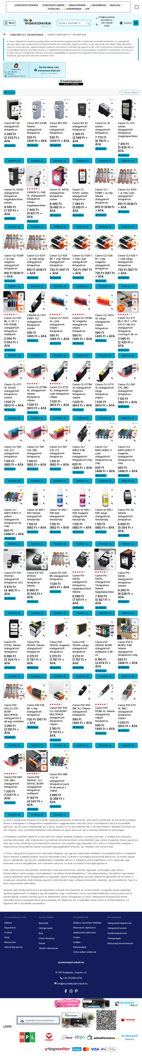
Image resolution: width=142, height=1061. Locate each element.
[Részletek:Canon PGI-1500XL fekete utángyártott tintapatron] (37, 629)
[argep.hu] (67, 1037)
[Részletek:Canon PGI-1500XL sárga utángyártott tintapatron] (82, 629)
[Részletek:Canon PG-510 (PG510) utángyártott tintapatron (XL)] (14, 559)
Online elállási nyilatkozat (84, 952)
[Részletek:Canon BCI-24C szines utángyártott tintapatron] (59, 110)
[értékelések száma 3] (33, 189)
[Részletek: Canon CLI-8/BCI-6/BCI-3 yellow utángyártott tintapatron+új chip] (14, 496)
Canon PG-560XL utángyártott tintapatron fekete (125, 579)
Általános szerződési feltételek (87, 923)
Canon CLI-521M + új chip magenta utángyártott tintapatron (13, 262)
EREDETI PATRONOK (77, 5)
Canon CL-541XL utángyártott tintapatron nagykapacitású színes (14, 196)
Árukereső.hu (129, 1039)
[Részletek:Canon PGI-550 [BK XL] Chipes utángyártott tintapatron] (82, 692)
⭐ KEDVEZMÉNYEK (97, 5)
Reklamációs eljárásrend (84, 927)
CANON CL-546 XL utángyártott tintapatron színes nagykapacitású (36, 199)
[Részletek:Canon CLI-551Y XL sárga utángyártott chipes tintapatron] (105, 302)
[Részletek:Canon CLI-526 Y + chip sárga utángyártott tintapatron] (128, 242)
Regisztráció (10, 927)
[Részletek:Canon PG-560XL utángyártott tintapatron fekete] (128, 559)
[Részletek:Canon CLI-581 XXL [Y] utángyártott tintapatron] (59, 433)
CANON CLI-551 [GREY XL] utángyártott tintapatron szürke (36, 322)
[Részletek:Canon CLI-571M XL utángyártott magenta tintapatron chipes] (82, 371)
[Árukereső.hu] (129, 1035)
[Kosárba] (14, 160)
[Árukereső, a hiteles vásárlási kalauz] (128, 1049)
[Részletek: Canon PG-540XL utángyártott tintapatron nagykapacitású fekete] (82, 559)
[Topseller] (57, 1049)
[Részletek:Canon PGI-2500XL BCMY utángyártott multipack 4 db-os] (105, 629)
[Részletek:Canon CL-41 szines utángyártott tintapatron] (105, 110)
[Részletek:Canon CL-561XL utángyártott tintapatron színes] (59, 176)
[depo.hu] (80, 1037)
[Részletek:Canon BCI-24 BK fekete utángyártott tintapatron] (37, 110)
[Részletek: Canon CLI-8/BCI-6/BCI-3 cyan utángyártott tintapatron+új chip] (105, 433)
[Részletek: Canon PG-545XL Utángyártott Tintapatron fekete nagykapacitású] (105, 559)
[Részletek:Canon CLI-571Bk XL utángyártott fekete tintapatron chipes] (37, 371)
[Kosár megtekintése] (136, 23)
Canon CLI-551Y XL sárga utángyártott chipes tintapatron (104, 322)
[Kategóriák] (9, 23)
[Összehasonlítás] (21, 110)
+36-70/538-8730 (107, 24)
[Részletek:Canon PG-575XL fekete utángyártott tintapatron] (14, 629)
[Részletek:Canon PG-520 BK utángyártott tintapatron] (59, 559)
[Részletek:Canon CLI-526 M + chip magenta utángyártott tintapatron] (105, 242)
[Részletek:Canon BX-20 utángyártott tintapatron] (82, 110)
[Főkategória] (4, 34)
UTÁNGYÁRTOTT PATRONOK (26, 5)
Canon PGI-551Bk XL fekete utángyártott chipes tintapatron (105, 714)
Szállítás (77, 942)
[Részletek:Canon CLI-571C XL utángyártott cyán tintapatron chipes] (59, 371)
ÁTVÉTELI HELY (53, 9)
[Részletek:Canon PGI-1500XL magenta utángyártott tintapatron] (59, 629)
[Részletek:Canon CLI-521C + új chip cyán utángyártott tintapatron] (128, 176)
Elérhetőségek (80, 947)
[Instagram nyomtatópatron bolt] (71, 991)
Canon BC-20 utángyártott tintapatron (12, 126)
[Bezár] (137, 7)
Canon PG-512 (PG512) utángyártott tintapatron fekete (35, 579)
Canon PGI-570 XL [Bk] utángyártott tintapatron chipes (127, 712)
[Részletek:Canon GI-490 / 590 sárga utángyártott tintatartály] (105, 496)
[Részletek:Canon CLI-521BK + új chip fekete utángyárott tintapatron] (105, 176)
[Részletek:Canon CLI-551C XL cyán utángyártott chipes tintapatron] (59, 302)
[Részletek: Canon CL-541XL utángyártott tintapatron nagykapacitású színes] (14, 176)
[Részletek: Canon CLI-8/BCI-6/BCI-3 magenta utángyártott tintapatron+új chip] (128, 433)
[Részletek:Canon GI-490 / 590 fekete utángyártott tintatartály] (37, 496)
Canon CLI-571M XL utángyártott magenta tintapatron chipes (82, 391)
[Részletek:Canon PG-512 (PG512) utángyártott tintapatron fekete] (37, 559)
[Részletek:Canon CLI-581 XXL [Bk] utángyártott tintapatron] (128, 371)
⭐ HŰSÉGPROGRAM (72, 9)
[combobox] (74, 23)
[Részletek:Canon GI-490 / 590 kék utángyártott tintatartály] (59, 496)
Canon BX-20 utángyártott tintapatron (80, 126)
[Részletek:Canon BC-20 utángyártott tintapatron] (14, 110)
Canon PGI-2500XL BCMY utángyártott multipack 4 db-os (104, 649)
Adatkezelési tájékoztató (84, 932)
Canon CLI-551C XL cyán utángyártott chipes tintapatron (59, 324)
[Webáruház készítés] (7, 1026)
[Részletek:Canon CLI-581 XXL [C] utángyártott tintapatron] (14, 433)
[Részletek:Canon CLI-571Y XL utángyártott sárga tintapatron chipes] (105, 371)
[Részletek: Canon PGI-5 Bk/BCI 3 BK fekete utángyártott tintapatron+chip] (128, 629)
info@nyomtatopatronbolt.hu (106, 18)
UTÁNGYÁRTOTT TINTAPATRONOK (26, 34)
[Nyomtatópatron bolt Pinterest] (76, 991)
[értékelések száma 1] (56, 314)
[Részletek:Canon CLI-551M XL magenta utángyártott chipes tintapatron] (82, 302)
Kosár (7, 937)
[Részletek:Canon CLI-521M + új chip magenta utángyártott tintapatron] (14, 242)
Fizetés (76, 937)
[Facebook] (65, 991)
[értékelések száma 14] (11, 314)
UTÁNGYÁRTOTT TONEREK (53, 5)
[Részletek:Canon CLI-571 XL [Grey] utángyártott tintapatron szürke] (14, 371)
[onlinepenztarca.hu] (103, 1037)
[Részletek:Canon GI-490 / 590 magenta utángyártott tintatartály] (82, 496)
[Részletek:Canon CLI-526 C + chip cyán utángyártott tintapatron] (82, 242)
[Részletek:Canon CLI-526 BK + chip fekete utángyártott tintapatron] (59, 242)
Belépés (8, 923)
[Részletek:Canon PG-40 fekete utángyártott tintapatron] (128, 496)
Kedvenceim (10, 942)
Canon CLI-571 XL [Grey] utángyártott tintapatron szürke (12, 391)
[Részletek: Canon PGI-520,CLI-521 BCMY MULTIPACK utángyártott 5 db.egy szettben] (14, 692)
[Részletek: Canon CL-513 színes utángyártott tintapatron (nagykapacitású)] (128, 110)
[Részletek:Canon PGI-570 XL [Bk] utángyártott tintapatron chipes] (128, 692)
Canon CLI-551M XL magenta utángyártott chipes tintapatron (82, 324)
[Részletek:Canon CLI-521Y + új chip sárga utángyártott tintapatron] (37, 242)
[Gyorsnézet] (21, 117)
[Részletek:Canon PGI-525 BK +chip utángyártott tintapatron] (37, 692)
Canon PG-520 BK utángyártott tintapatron (59, 576)
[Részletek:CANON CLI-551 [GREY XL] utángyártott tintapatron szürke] (37, 302)
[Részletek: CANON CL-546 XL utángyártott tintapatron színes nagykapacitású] (37, 176)
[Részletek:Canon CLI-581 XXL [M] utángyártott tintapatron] (37, 433)
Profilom (8, 932)
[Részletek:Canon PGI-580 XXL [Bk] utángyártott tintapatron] (14, 761)
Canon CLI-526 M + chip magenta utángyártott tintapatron (104, 262)
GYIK (87, 9)
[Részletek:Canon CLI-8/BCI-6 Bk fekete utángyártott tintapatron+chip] (82, 433)
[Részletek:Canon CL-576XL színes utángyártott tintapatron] (82, 176)
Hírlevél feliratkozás (13, 947)
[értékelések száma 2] (56, 383)
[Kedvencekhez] (21, 103)
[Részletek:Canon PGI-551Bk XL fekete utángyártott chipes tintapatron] (105, 692)
